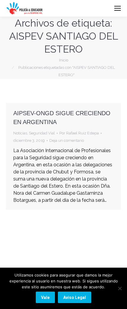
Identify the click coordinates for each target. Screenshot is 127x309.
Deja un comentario (66, 140)
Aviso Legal (74, 297)
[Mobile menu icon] (117, 8)
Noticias (20, 133)
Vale (45, 297)
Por (79, 133)
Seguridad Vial (42, 133)
